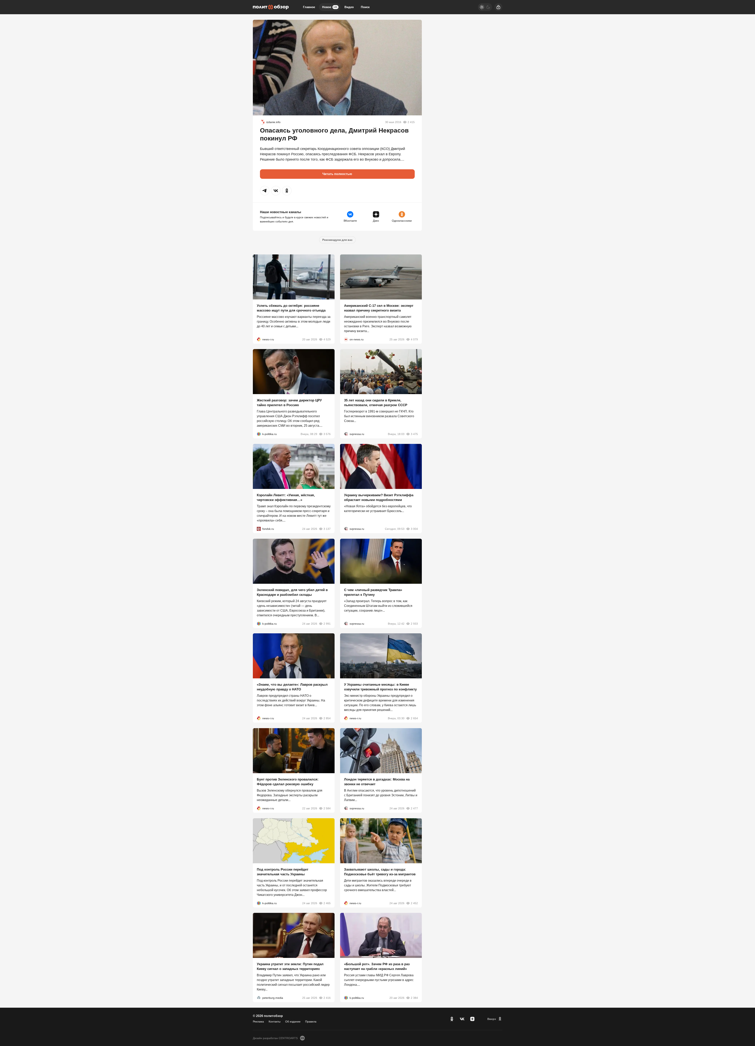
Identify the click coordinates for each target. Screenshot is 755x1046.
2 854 (327, 718)
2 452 (414, 903)
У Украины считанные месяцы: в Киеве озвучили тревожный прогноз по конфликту (380, 687)
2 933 (414, 623)
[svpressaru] (346, 434)
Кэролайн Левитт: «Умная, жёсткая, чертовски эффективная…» (286, 497)
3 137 (327, 528)
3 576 (327, 434)
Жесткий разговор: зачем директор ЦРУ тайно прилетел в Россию (289, 402)
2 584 (327, 808)
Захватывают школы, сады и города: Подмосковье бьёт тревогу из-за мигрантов (379, 871)
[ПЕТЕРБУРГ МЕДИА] (258, 997)
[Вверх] (494, 1019)
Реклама (258, 1021)
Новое (329, 7)
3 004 (414, 528)
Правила (310, 1021)
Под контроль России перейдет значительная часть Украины (282, 871)
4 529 (327, 339)
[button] (264, 190)
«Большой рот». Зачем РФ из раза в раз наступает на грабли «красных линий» (377, 966)
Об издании (292, 1021)
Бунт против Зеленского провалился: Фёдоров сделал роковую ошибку (288, 782)
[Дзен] (472, 1019)
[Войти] (498, 7)
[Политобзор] (271, 7)
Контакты (274, 1021)
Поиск (365, 7)
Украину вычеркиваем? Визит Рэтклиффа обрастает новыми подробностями (378, 497)
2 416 (327, 997)
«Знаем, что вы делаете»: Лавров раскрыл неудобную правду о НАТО (292, 687)
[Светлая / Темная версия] (485, 7)
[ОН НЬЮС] (346, 339)
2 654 (414, 718)
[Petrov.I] (262, 122)
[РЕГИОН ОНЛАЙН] (258, 339)
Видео (349, 7)
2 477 (414, 808)
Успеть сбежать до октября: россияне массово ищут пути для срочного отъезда (291, 308)
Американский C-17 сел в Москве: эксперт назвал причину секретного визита (378, 308)
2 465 (327, 903)
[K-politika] (258, 434)
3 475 (414, 434)
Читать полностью (337, 174)
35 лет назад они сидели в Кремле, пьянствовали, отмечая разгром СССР (375, 402)
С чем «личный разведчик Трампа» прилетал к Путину (373, 592)
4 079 (414, 339)
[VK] (462, 1019)
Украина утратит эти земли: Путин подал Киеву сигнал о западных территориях (290, 966)
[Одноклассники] (452, 1019)
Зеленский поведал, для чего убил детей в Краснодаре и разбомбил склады (292, 592)
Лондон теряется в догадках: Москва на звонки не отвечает (377, 782)
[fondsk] (258, 528)
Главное (309, 7)
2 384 (414, 997)
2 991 (327, 623)
